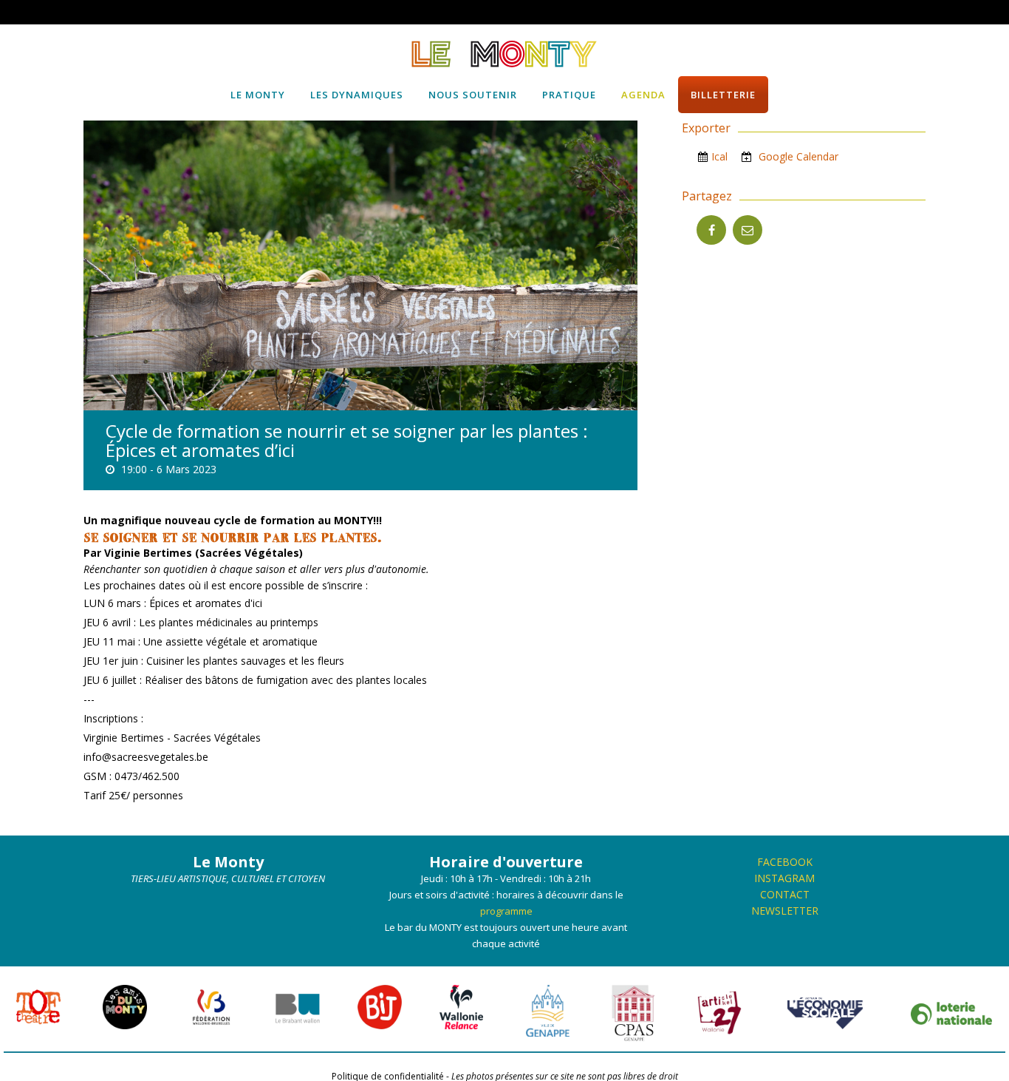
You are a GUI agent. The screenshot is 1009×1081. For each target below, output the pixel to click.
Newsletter (784, 911)
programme (506, 911)
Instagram (784, 878)
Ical (719, 156)
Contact (785, 894)
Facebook (785, 862)
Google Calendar (797, 156)
